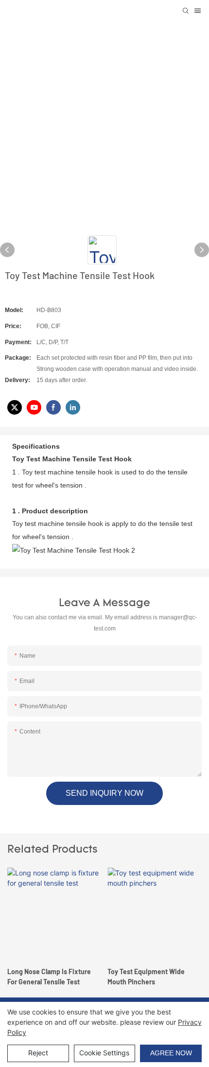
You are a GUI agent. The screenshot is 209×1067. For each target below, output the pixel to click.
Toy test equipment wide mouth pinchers (146, 976)
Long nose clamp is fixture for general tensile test (49, 976)
